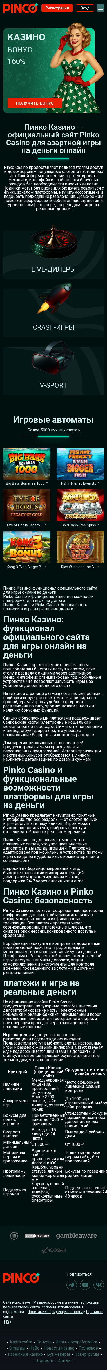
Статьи (63, 1360)
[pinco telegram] (71, 1285)
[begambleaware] (76, 1234)
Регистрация (57, 8)
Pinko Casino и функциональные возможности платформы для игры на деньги (48, 598)
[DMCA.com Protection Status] (37, 1235)
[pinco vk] (98, 1285)
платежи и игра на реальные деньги (38, 608)
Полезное (88, 1348)
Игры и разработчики (76, 1341)
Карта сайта (21, 1341)
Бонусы (43, 1341)
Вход (85, 8)
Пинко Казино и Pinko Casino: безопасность (45, 604)
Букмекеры (58, 1354)
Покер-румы (86, 1354)
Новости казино (59, 1348)
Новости (45, 1360)
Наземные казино (25, 1354)
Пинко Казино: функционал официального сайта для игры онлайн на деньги (50, 590)
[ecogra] (53, 1247)
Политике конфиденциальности (55, 1312)
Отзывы (17, 1348)
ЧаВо (34, 1348)
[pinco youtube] (85, 1285)
